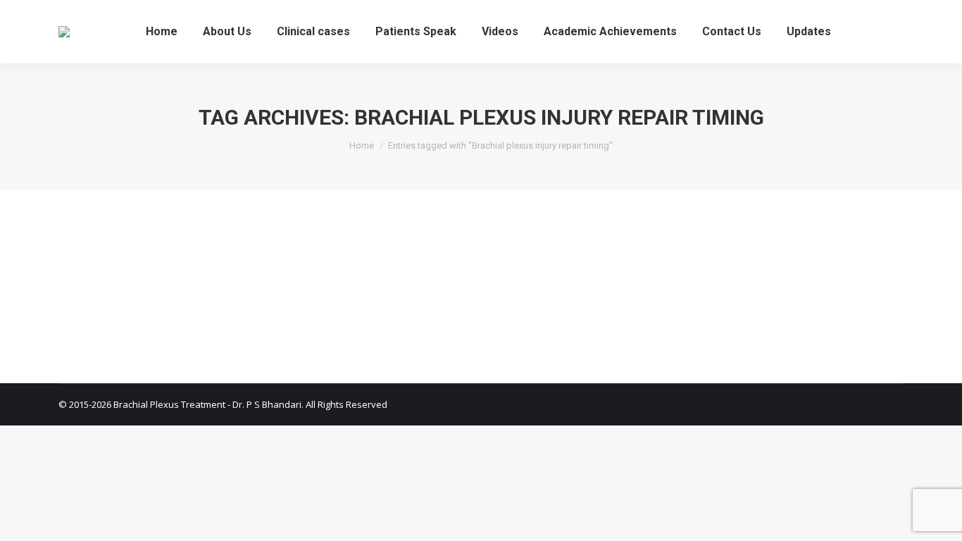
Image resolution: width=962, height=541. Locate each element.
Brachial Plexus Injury (122, 268)
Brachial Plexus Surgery (222, 268)
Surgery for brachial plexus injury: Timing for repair (243, 242)
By (375, 268)
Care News (300, 268)
